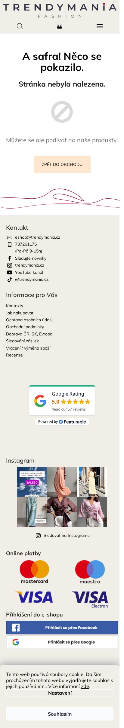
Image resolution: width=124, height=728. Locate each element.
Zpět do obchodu (62, 164)
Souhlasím (60, 714)
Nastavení (60, 693)
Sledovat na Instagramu (67, 535)
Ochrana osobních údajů (29, 320)
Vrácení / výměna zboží (28, 348)
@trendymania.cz (31, 279)
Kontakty (14, 305)
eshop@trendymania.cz (37, 237)
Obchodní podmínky (25, 326)
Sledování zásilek (22, 341)
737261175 (26, 244)
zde (85, 686)
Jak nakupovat (19, 313)
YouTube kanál (29, 272)
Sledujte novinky (30, 258)
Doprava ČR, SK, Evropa (29, 334)
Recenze (14, 355)
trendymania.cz (29, 265)
